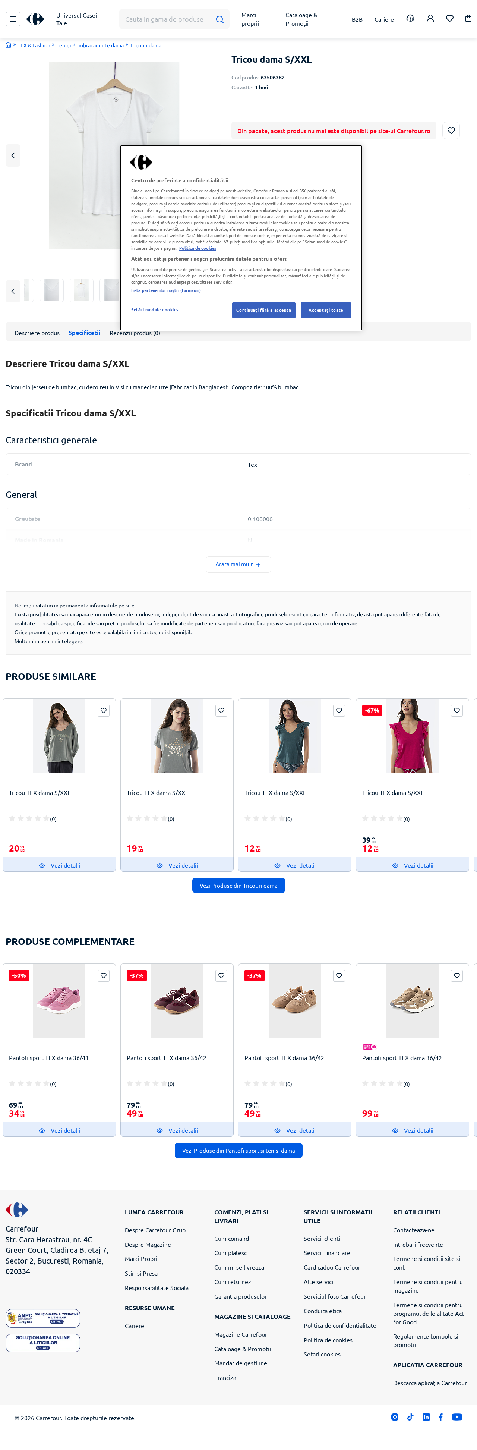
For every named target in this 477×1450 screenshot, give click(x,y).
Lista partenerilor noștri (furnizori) (166, 290)
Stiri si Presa (141, 1273)
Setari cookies (322, 1354)
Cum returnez (232, 1281)
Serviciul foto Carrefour (335, 1296)
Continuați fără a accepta (263, 310)
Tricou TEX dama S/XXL (39, 792)
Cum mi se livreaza (239, 1267)
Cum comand (231, 1238)
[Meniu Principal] (13, 19)
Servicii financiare (327, 1252)
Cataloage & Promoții (242, 1348)
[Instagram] (394, 1419)
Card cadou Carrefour (332, 1267)
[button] (468, 19)
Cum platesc (230, 1252)
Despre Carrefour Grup (155, 1229)
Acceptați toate (326, 310)
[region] (241, 238)
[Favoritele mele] (450, 19)
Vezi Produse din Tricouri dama (239, 885)
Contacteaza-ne (414, 1229)
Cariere (134, 1325)
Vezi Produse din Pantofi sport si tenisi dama (238, 1150)
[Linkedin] (426, 1419)
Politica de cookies (328, 1339)
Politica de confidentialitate (340, 1325)
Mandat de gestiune (240, 1362)
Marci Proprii (142, 1258)
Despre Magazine (148, 1244)
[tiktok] (410, 1419)
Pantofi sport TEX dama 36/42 (166, 1057)
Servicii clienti (322, 1238)
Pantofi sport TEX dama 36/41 (49, 1057)
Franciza (225, 1377)
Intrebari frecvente (418, 1244)
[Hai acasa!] (9, 45)
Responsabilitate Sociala (157, 1287)
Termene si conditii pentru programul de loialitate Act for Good (428, 1313)
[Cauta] (220, 19)
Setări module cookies (155, 309)
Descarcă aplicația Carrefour (430, 1382)
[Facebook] (441, 1419)
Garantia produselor (240, 1296)
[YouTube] (457, 1419)
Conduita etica (323, 1310)
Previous (13, 155)
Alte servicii (319, 1281)
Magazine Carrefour (240, 1334)
